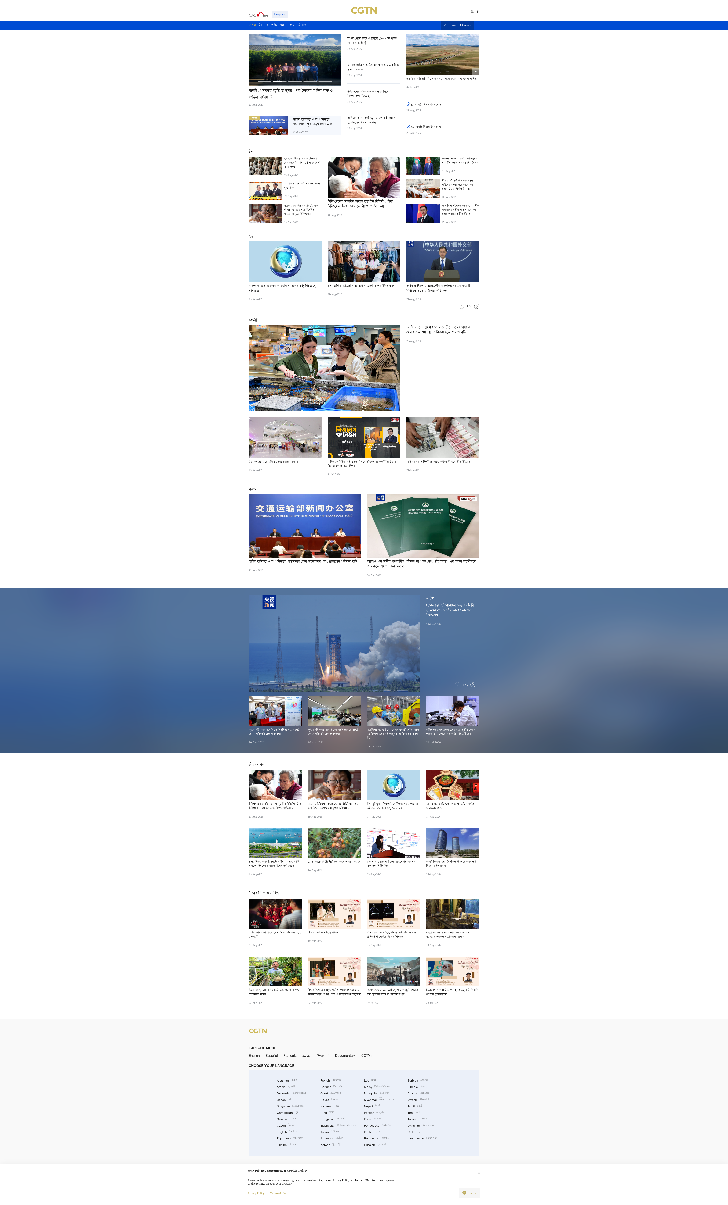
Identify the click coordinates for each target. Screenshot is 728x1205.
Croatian (288, 1119)
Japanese (332, 1138)
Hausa (329, 1100)
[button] (264, 81)
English (254, 1055)
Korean (330, 1145)
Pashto (372, 1132)
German (331, 1087)
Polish (372, 1119)
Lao (370, 1080)
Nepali (372, 1106)
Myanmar (379, 1100)
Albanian (287, 1080)
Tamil (415, 1106)
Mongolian (376, 1093)
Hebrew (330, 1106)
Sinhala (417, 1087)
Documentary (345, 1055)
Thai (414, 1112)
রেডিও (453, 25)
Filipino (287, 1145)
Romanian (376, 1138)
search (467, 25)
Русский (323, 1055)
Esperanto (290, 1138)
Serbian (418, 1080)
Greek (330, 1093)
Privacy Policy (256, 1193)
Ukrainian (421, 1125)
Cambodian (287, 1112)
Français (290, 1055)
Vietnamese (422, 1138)
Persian (374, 1112)
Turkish (417, 1119)
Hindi (327, 1112)
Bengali (285, 1100)
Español (271, 1055)
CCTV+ (366, 1055)
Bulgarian (290, 1106)
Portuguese (378, 1125)
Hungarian (332, 1119)
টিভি (445, 25)
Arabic (286, 1087)
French (330, 1080)
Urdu (414, 1132)
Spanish (418, 1093)
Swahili (419, 1100)
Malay (377, 1087)
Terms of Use (278, 1193)
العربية (306, 1055)
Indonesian (338, 1125)
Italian (329, 1132)
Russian (375, 1145)
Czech (285, 1125)
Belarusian (291, 1093)
